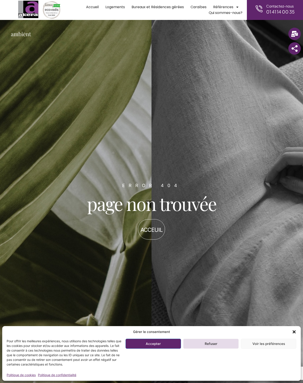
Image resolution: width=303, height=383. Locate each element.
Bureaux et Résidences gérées (158, 7)
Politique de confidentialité (57, 375)
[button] (294, 332)
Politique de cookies (21, 375)
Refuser (211, 344)
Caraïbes (199, 7)
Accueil (92, 7)
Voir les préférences (268, 344)
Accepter (153, 344)
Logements (115, 7)
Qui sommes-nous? (225, 12)
